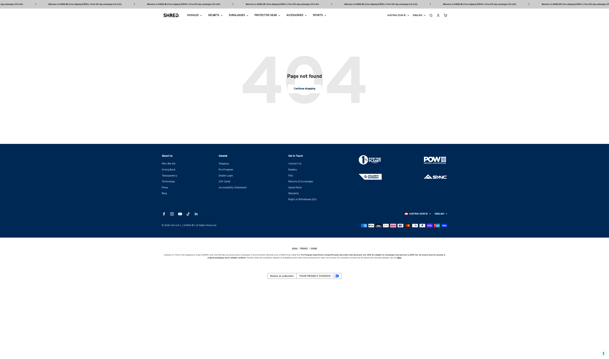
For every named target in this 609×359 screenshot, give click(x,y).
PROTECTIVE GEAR (266, 15)
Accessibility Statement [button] (233, 187)
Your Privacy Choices (315, 275)
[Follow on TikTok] (188, 214)
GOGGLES (193, 15)
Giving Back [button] (168, 169)
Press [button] (165, 187)
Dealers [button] (292, 169)
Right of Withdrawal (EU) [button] (302, 199)
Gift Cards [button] (224, 181)
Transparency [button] (169, 175)
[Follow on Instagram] (172, 214)
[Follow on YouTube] (180, 214)
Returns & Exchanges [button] (300, 181)
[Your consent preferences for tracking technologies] (603, 353)
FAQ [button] (290, 175)
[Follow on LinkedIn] (196, 214)
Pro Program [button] (226, 169)
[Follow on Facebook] (164, 214)
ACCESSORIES (294, 15)
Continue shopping (304, 88)
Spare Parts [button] (295, 187)
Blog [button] (164, 193)
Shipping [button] (224, 163)
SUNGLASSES (237, 15)
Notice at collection (282, 275)
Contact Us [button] (294, 163)
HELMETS (213, 15)
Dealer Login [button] (226, 175)
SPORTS (318, 15)
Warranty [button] (293, 193)
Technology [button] (168, 181)
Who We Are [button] (168, 163)
